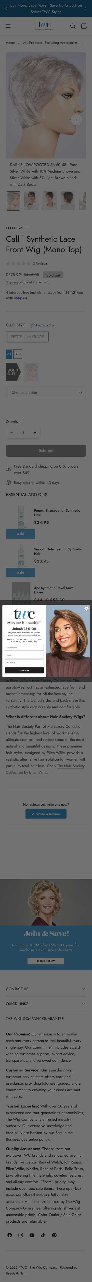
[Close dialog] (86, 608)
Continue (24, 670)
